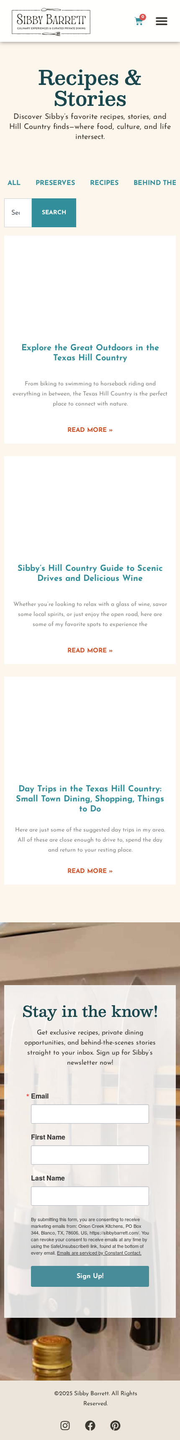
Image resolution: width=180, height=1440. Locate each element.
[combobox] (18, 212)
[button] (161, 21)
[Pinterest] (115, 1425)
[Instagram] (64, 1425)
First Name (48, 1137)
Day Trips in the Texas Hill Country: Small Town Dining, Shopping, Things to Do (90, 799)
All (14, 183)
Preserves (55, 183)
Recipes (104, 183)
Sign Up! (90, 1276)
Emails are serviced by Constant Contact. (99, 1252)
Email (40, 1096)
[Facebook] (90, 1425)
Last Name (48, 1178)
